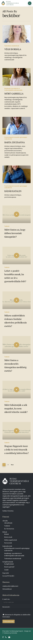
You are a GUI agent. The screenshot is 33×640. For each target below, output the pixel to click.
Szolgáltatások (9, 564)
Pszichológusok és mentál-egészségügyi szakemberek (15, 138)
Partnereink (8, 543)
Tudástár (6, 226)
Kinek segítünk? (9, 567)
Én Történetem (9, 529)
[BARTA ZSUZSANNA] (16, 125)
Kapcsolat (5, 573)
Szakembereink (7, 546)
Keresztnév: (6, 607)
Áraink (6, 570)
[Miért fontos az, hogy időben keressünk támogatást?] (16, 214)
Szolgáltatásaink (7, 562)
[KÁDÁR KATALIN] (16, 174)
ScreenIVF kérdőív (8, 576)
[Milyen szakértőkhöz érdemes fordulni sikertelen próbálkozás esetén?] (16, 300)
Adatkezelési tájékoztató (10, 586)
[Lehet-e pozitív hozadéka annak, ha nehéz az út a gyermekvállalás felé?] (16, 255)
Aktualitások (8, 523)
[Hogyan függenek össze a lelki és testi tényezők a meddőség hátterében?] (16, 431)
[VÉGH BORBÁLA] (16, 34)
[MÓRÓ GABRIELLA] (16, 77)
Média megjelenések (10, 540)
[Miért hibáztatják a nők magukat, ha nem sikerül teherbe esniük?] (16, 389)
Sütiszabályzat (7, 589)
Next (12, 464)
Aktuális (5, 521)
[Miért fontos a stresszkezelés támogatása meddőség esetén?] (16, 345)
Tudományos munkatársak (11, 46)
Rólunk (4, 532)
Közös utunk (8, 537)
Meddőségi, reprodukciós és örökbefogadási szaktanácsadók (13, 89)
